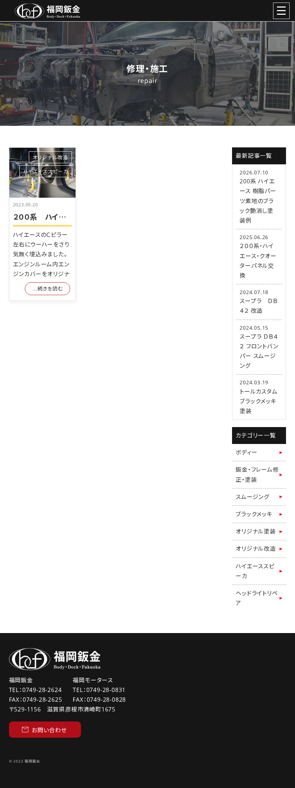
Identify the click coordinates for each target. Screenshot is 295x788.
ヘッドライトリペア (257, 598)
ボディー (246, 452)
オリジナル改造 (50, 157)
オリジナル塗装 (256, 531)
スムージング (252, 497)
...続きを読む (47, 288)
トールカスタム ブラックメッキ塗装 (261, 401)
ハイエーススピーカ (45, 171)
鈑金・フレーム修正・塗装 (257, 474)
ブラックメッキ (254, 514)
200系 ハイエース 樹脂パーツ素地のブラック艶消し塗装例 (258, 200)
